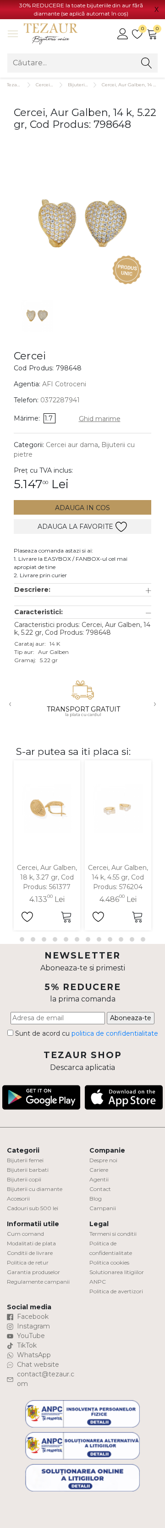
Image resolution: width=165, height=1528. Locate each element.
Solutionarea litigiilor (116, 1272)
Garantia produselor (33, 1272)
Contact (100, 1189)
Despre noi (103, 1160)
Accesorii (18, 1198)
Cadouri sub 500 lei (32, 1208)
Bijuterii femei (25, 1160)
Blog (95, 1198)
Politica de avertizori (116, 1291)
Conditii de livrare (30, 1252)
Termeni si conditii (113, 1233)
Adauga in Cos (82, 508)
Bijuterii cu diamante (34, 1189)
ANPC (97, 1281)
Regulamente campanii (38, 1281)
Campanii (102, 1208)
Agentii (99, 1179)
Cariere (98, 1169)
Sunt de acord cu (85, 1033)
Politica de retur (28, 1262)
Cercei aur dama (72, 445)
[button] (82, 589)
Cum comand (25, 1233)
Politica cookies (109, 1262)
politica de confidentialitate (115, 1033)
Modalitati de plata (31, 1243)
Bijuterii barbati (28, 1169)
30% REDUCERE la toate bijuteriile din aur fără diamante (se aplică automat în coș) (81, 9)
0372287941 (60, 400)
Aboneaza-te (130, 1018)
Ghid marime (100, 419)
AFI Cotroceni (64, 384)
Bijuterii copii (24, 1179)
